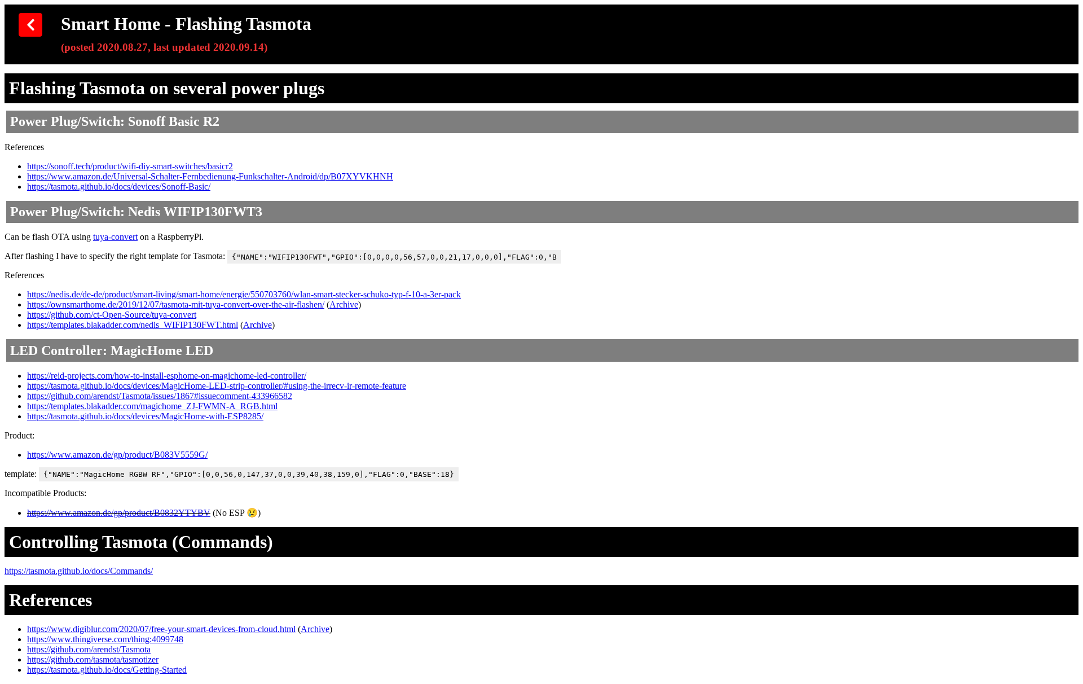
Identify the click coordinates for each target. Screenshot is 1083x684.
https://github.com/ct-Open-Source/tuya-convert (111, 314)
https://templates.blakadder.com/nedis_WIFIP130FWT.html (132, 325)
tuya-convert (115, 237)
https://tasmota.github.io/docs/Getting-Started (107, 669)
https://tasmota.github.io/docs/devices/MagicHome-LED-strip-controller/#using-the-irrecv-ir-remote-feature (216, 386)
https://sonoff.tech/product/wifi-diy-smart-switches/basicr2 (130, 166)
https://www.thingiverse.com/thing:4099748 (105, 639)
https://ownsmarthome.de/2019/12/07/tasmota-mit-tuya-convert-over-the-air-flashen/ (175, 304)
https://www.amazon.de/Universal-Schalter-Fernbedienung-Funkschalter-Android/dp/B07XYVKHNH (210, 176)
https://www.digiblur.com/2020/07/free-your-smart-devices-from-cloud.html (161, 629)
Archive (343, 304)
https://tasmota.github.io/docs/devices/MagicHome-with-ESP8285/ (145, 416)
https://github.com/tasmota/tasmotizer (93, 659)
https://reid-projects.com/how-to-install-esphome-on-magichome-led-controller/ (166, 375)
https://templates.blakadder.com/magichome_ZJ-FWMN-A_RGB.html (152, 406)
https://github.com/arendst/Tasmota (89, 649)
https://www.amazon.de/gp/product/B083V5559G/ (117, 454)
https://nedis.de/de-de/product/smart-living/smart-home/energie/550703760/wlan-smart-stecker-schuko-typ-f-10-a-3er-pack (244, 294)
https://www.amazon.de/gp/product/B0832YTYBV (118, 513)
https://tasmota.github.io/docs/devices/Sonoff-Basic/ (118, 186)
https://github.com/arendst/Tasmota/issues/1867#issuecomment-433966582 (159, 396)
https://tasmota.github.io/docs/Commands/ (79, 571)
